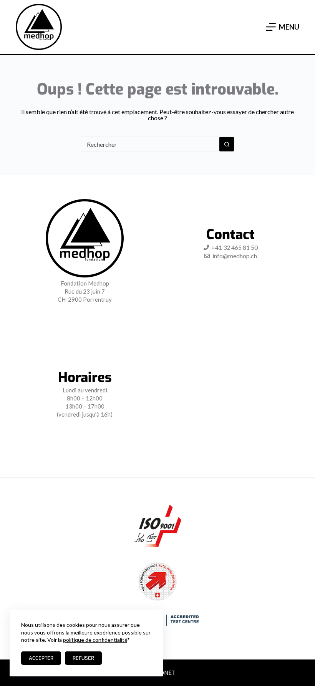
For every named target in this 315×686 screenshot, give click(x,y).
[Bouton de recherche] (226, 144)
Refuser (83, 658)
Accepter (41, 658)
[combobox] (150, 144)
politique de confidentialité (95, 639)
